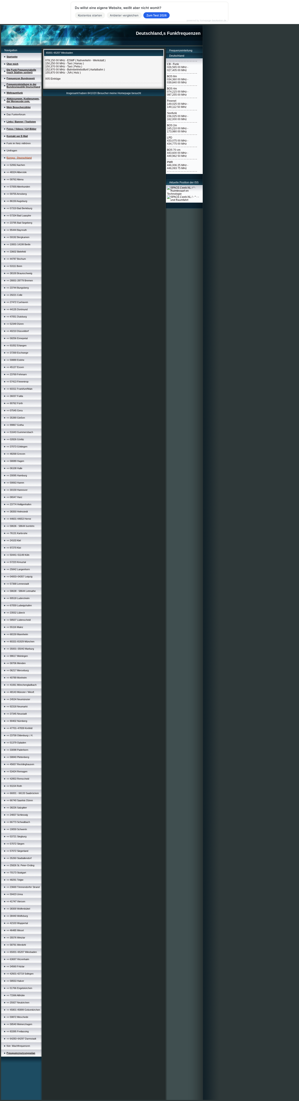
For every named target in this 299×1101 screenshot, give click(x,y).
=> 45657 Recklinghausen (20, 764)
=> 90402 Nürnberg (17, 721)
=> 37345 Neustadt (17, 713)
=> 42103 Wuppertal (17, 923)
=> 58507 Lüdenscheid (19, 620)
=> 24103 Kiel (14, 540)
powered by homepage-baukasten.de (206, 20)
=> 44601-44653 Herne (19, 518)
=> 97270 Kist (14, 547)
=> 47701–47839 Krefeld (19, 728)
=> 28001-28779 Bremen (20, 280)
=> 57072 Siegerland (17, 851)
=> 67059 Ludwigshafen (19, 605)
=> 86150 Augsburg (17, 201)
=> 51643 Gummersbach (20, 432)
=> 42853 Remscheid (18, 778)
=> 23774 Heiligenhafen (19, 504)
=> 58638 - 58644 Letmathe (21, 591)
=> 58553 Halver (15, 981)
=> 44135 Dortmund (17, 309)
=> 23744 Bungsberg (18, 287)
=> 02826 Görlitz (15, 439)
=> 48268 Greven (16, 453)
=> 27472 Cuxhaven (17, 302)
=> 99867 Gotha (15, 425)
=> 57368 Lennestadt (18, 583)
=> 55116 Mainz (15, 627)
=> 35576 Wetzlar (16, 937)
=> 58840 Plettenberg (18, 757)
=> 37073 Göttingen (17, 446)
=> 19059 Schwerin (17, 829)
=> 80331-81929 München (20, 641)
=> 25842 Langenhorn (18, 569)
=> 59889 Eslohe (15, 360)
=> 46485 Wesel (15, 930)
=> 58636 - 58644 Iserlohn (20, 526)
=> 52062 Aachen (16, 165)
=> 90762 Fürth (15, 403)
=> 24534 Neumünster (18, 699)
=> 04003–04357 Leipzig (19, 576)
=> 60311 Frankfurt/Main (19, 388)
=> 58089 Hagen (15, 461)
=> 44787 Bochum (16, 259)
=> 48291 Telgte (15, 879)
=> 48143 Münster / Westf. (21, 692)
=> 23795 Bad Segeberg (19, 222)
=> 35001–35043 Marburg (20, 648)
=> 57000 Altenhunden (18, 186)
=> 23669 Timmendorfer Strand (23, 887)
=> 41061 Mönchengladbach (22, 685)
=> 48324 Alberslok (17, 172)
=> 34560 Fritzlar (16, 966)
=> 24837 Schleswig (17, 814)
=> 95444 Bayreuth (17, 230)
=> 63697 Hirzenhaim (18, 959)
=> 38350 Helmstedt (17, 511)
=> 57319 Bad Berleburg (19, 208)
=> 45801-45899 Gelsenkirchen (23, 1009)
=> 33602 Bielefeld (16, 251)
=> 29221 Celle (14, 295)
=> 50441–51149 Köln (18, 555)
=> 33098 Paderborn (17, 750)
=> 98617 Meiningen (17, 656)
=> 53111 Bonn (14, 266)
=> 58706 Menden (16, 663)
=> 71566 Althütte (16, 995)
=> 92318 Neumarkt (17, 706)
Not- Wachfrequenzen (18, 1046)
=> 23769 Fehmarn (17, 374)
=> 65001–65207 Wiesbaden (22, 952)
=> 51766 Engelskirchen (19, 988)
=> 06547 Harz (14, 497)
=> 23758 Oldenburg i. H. (20, 735)
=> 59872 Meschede (17, 1017)
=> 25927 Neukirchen (18, 1002)
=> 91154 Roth (14, 786)
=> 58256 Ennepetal (17, 338)
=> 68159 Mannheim (17, 634)
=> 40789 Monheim (17, 677)
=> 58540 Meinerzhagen (19, 1024)
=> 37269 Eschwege (17, 352)
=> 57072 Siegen (15, 843)
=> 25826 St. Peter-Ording (20, 865)
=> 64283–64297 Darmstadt (21, 1038)
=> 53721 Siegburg (16, 836)
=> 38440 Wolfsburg (17, 916)
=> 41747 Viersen (16, 901)
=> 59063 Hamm (15, 482)
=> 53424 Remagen (17, 771)
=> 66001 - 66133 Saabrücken (23, 793)
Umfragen (12, 150)
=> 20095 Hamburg (17, 475)
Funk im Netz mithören (19, 143)
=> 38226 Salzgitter (17, 807)
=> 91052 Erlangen (16, 345)
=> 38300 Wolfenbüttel (18, 908)
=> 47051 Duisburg (17, 316)
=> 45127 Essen (15, 367)
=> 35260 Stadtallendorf (19, 858)
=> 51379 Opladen (16, 742)
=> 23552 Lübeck (16, 612)
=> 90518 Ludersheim (18, 598)
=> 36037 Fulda (15, 396)
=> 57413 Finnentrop (17, 381)
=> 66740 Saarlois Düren (20, 800)
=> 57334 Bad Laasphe (19, 215)
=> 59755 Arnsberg (17, 194)
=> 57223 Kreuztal (16, 562)
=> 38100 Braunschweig (19, 273)
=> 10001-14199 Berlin (18, 244)
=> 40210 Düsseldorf (18, 331)
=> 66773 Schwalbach (18, 822)
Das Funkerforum (16, 114)
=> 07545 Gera (15, 410)
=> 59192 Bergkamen (18, 237)
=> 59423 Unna (15, 894)
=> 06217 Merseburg (18, 670)
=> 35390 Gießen (16, 417)
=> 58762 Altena (15, 179)
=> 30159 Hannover (17, 490)
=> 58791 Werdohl (16, 944)
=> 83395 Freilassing (18, 1031)
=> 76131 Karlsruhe (17, 533)
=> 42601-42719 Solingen (20, 973)
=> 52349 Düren (15, 324)
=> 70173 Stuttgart (16, 872)
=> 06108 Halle (14, 468)
